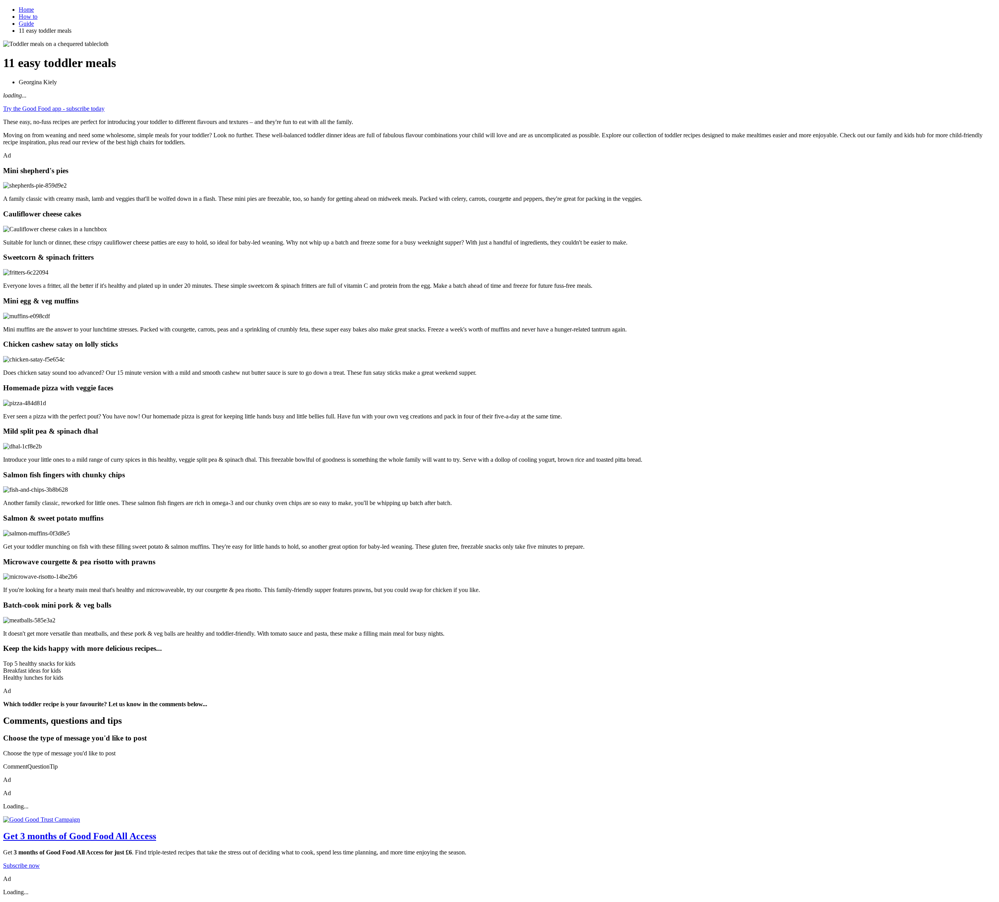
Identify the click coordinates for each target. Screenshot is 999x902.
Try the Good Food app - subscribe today (54, 108)
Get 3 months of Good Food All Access (79, 836)
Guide (26, 23)
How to (28, 16)
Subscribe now (21, 865)
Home (26, 9)
